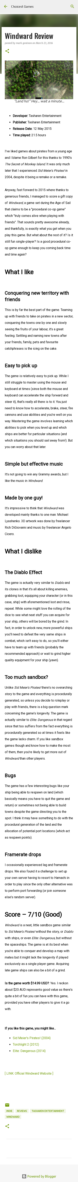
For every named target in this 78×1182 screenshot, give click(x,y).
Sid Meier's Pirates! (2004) (32, 1038)
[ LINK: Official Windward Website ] (29, 1073)
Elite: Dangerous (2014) (29, 1051)
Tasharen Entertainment (48, 1111)
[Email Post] (7, 1106)
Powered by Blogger (41, 1176)
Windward (13, 1116)
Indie (9, 1111)
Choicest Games (22, 6)
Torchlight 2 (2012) (26, 1044)
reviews (22, 1111)
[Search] (72, 6)
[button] (7, 51)
